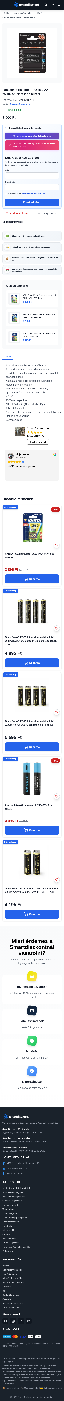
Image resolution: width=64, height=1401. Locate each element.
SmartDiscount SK (10, 1307)
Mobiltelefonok (9, 1238)
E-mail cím (10, 182)
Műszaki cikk (8, 1230)
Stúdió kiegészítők (10, 1243)
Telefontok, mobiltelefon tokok (16, 1188)
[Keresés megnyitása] (46, 5)
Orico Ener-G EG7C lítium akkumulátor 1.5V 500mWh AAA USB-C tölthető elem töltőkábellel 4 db (31, 641)
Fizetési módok (9, 1274)
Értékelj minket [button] (38, 442)
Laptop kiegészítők (11, 1205)
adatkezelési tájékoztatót (33, 193)
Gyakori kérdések (10, 1295)
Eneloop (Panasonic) (20, 104)
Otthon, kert (8, 1251)
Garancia (6, 1299)
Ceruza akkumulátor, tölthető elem (18, 17)
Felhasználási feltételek (13, 1282)
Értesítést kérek (32, 202)
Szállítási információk (12, 1270)
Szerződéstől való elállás (14, 1303)
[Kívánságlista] (52, 5)
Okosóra (6, 1234)
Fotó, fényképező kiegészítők (26, 13)
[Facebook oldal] (5, 1321)
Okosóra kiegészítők (12, 1201)
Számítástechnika (10, 1222)
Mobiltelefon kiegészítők (13, 1196)
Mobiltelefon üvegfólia (12, 1192)
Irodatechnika (8, 1226)
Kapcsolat (7, 1286)
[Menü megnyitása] (5, 5)
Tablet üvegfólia (9, 1213)
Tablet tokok (8, 1209)
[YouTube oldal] (29, 1321)
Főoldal (5, 13)
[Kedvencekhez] (57, 545)
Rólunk (5, 1265)
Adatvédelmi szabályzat (13, 1278)
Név (7, 170)
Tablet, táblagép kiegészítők (15, 1217)
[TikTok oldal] (21, 1321)
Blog (4, 1291)
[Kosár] (59, 5)
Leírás (8, 356)
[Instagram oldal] (13, 1321)
